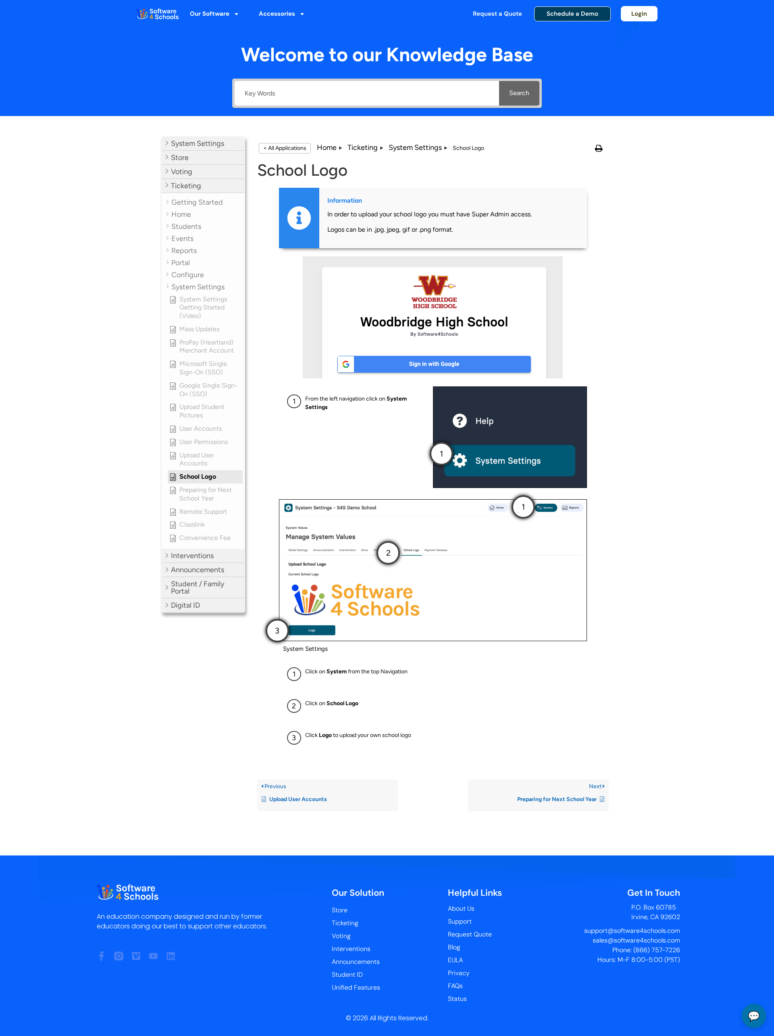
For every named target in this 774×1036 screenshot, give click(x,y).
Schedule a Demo (572, 14)
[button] (203, 144)
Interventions (351, 949)
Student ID (347, 974)
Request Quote (470, 934)
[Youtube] (153, 956)
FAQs (455, 986)
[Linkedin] (170, 956)
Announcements (356, 961)
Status (457, 998)
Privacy (459, 973)
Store (339, 910)
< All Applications (284, 148)
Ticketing (345, 923)
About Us (461, 908)
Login (639, 14)
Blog (454, 947)
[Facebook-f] (101, 956)
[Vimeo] (136, 956)
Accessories (277, 14)
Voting (341, 936)
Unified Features (356, 987)
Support (460, 921)
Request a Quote (497, 14)
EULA (455, 960)
